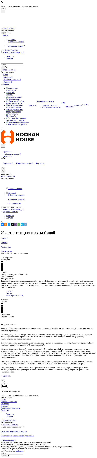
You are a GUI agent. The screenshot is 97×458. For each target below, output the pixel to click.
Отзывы (9, 293)
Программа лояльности (10, 408)
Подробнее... (6, 376)
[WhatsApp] (19, 224)
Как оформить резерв (14, 295)
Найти (4, 456)
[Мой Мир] (9, 224)
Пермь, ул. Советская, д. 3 (12, 52)
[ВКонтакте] (2, 224)
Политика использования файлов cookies (17, 436)
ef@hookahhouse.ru (10, 50)
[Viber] (15, 224)
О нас (3, 400)
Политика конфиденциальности (14, 431)
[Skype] (22, 224)
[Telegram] (25, 224)
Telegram (9, 58)
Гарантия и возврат (9, 402)
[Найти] (3, 11)
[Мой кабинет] (2, 149)
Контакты (5, 404)
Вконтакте (10, 56)
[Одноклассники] (5, 224)
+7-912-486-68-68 (8, 29)
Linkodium (20, 451)
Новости (4, 406)
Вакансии (5, 410)
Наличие (9, 291)
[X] (12, 224)
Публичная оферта (8, 440)
